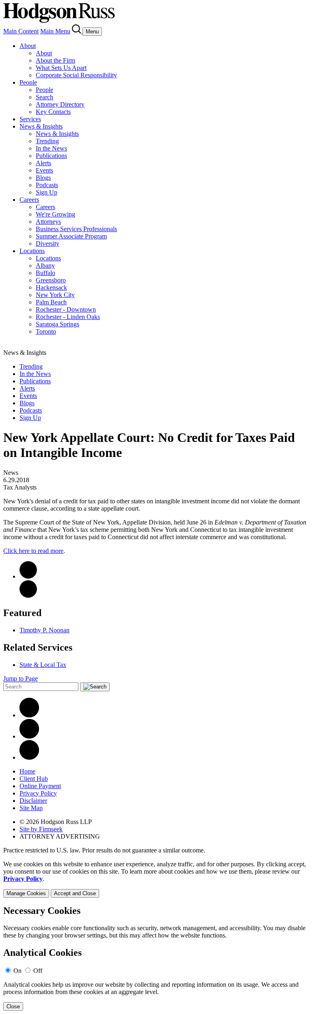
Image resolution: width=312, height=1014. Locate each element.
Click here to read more (33, 550)
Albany (45, 265)
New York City (55, 294)
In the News (51, 148)
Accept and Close (75, 893)
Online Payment (40, 785)
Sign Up (46, 192)
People (28, 82)
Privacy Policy (38, 793)
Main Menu (55, 31)
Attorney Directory (60, 104)
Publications (51, 155)
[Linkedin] (29, 715)
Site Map (31, 807)
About (28, 45)
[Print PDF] (28, 576)
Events (44, 170)
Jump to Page (20, 678)
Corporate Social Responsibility (76, 75)
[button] (28, 595)
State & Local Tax (43, 664)
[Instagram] (29, 757)
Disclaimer (33, 800)
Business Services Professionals (76, 228)
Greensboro (51, 280)
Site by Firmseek (41, 829)
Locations (32, 250)
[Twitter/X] (29, 736)
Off (37, 970)
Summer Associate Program (71, 236)
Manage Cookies (26, 893)
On (17, 970)
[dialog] (156, 879)
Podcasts (47, 184)
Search (44, 97)
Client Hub (34, 778)
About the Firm (55, 60)
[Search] (77, 31)
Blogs (43, 177)
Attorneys (48, 221)
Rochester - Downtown (66, 309)
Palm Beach (51, 302)
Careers (29, 199)
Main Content (21, 31)
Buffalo (45, 272)
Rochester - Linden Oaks (68, 316)
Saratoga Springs (57, 324)
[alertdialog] (156, 958)
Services (30, 119)
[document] (156, 958)
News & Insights (41, 126)
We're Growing (55, 214)
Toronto (46, 331)
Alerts (43, 163)
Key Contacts (53, 111)
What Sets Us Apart (61, 67)
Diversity (47, 243)
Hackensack (51, 287)
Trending (47, 141)
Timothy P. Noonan (44, 630)
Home (27, 771)
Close (13, 1006)
